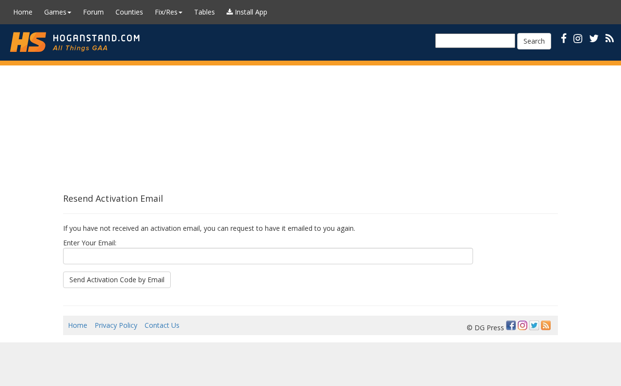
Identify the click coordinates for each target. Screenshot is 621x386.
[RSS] (609, 38)
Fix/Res (166, 11)
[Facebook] (511, 325)
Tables (204, 11)
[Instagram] (522, 325)
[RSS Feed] (546, 325)
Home (23, 11)
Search (534, 41)
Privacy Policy (116, 325)
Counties (129, 11)
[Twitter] (534, 325)
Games (55, 11)
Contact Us (162, 325)
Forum (93, 11)
